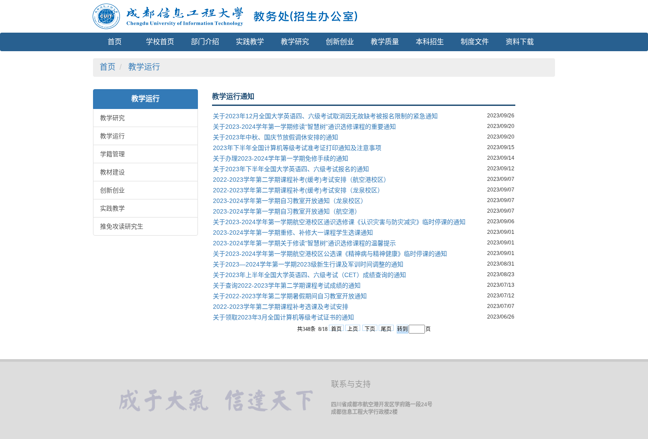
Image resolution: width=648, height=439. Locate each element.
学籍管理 (112, 154)
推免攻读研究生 (121, 226)
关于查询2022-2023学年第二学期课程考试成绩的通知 (287, 285)
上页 (352, 328)
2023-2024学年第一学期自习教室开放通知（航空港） (287, 211)
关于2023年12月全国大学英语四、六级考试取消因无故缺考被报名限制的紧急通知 (325, 116)
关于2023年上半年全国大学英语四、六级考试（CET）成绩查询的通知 (309, 274)
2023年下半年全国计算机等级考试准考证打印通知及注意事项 (297, 147)
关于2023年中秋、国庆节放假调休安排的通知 (275, 137)
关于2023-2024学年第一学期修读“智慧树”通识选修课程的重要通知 (304, 126)
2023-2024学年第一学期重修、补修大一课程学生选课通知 (293, 232)
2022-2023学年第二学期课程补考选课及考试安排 (280, 306)
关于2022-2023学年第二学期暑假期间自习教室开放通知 (290, 296)
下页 (370, 328)
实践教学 (112, 208)
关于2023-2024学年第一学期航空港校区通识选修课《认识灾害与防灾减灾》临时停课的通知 (339, 221)
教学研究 (112, 117)
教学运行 (144, 67)
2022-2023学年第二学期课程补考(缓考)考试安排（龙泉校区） (298, 190)
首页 (107, 67)
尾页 (386, 328)
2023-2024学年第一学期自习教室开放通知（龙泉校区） (290, 200)
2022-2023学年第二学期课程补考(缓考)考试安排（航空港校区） (301, 179)
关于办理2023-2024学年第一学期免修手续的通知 (280, 158)
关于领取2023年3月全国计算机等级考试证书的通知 (283, 317)
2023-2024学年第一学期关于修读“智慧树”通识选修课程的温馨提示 (304, 243)
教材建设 (112, 172)
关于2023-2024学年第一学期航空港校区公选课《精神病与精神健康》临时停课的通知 (330, 253)
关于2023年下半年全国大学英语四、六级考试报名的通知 (291, 169)
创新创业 (112, 190)
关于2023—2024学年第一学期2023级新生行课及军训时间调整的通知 (308, 264)
